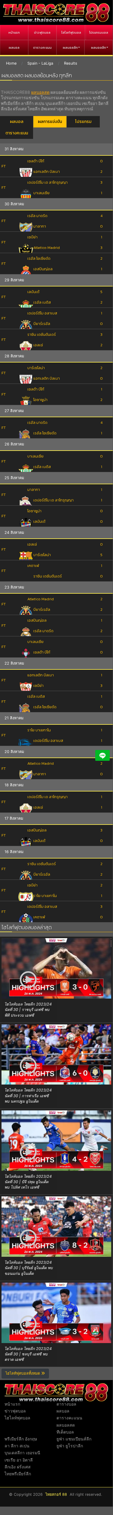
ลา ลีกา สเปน (17, 1445)
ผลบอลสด (40, 92)
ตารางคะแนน (42, 47)
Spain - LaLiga (40, 63)
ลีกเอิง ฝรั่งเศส (18, 1466)
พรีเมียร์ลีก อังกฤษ (21, 1438)
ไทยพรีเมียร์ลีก (18, 1473)
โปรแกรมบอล (98, 32)
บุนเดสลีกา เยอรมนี (22, 1452)
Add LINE (102, 755)
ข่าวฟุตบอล (42, 32)
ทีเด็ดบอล (65, 1431)
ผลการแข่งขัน (50, 121)
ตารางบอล (66, 1403)
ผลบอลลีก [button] (70, 47)
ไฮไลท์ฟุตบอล (71, 32)
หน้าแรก (14, 32)
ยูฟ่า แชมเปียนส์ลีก (73, 1438)
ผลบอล (14, 47)
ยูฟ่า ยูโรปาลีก (69, 1445)
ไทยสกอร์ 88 (56, 1494)
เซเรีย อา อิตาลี (19, 1459)
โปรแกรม (83, 121)
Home (11, 63)
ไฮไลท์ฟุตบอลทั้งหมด (23, 1373)
